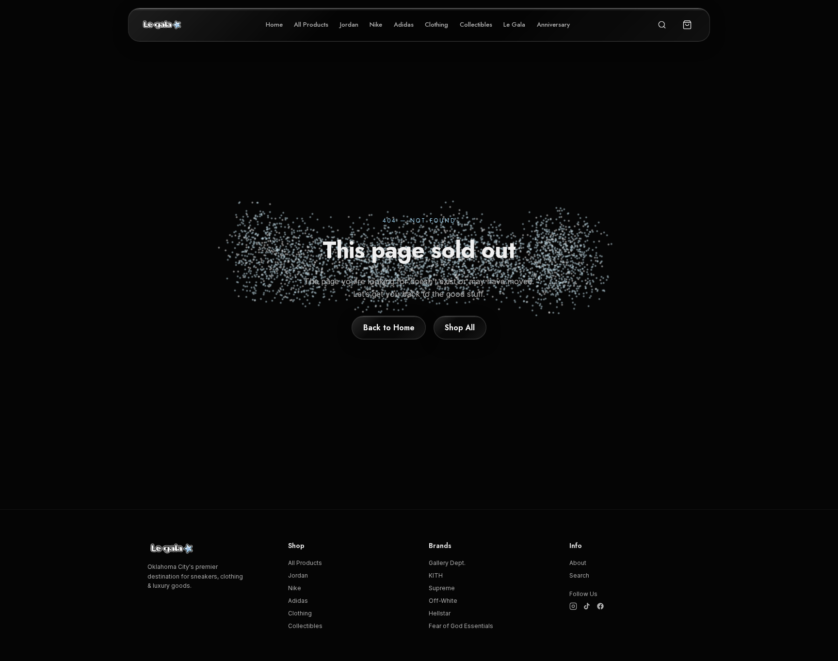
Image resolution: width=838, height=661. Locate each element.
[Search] (662, 24)
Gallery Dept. (447, 562)
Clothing (436, 24)
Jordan (349, 24)
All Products (311, 24)
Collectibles (476, 24)
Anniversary (553, 24)
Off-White (443, 600)
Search (579, 575)
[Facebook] (600, 606)
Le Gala (514, 24)
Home (274, 24)
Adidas (404, 24)
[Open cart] (687, 24)
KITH (436, 575)
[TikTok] (587, 606)
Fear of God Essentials (461, 625)
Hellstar (440, 613)
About (577, 562)
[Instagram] (573, 606)
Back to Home (389, 327)
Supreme (442, 588)
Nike (376, 24)
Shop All (460, 327)
